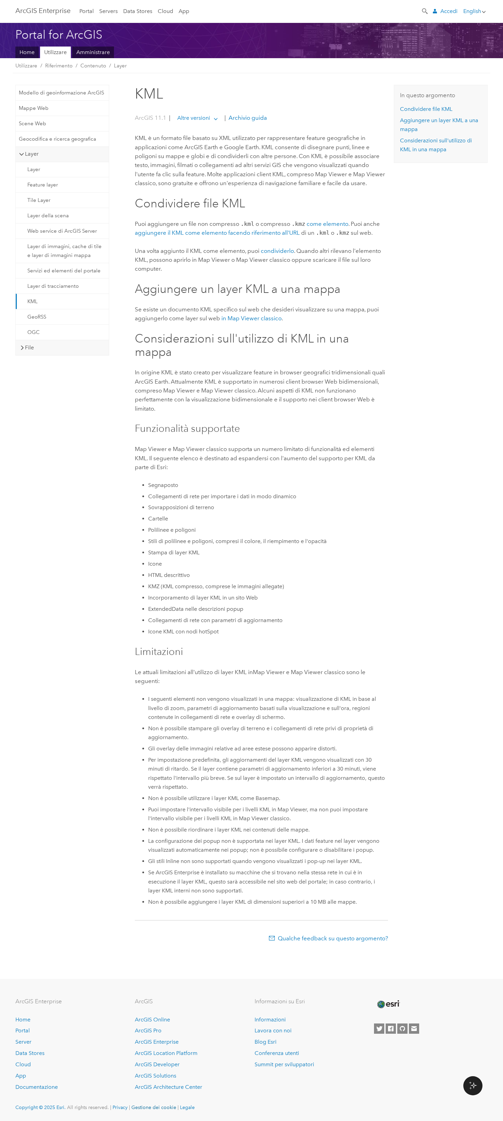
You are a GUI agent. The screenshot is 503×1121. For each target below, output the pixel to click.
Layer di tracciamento (53, 286)
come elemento (327, 223)
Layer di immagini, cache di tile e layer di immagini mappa (64, 250)
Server (23, 1042)
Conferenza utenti (277, 1053)
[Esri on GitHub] (402, 1028)
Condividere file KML (426, 109)
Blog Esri (265, 1042)
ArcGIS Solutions (155, 1075)
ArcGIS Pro (148, 1030)
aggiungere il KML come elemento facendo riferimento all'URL (217, 232)
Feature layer (42, 185)
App (184, 11)
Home (27, 52)
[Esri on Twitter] (379, 1028)
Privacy (120, 1107)
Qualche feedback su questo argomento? (333, 938)
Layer (120, 66)
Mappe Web (34, 108)
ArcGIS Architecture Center (168, 1087)
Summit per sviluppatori (284, 1064)
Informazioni (270, 1019)
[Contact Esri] (414, 1028)
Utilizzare (55, 52)
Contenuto (93, 66)
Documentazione (36, 1087)
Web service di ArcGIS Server (62, 231)
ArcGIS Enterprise (42, 11)
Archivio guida (247, 117)
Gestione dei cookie (153, 1107)
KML (32, 301)
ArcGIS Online (152, 1019)
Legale (187, 1107)
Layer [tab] (32, 154)
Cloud (165, 11)
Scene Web (32, 123)
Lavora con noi (273, 1030)
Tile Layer (38, 200)
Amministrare (93, 52)
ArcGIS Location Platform (166, 1053)
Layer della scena (48, 215)
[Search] (425, 10)
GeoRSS (36, 317)
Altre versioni (193, 118)
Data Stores (137, 11)
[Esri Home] (388, 1004)
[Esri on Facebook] (391, 1028)
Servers (108, 11)
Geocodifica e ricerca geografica (57, 139)
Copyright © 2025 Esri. (40, 1107)
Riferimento (59, 66)
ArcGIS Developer (157, 1064)
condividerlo (277, 250)
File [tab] (29, 347)
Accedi (448, 11)
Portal (86, 11)
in (251, 318)
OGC (33, 332)
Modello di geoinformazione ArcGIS (61, 93)
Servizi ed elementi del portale (64, 271)
